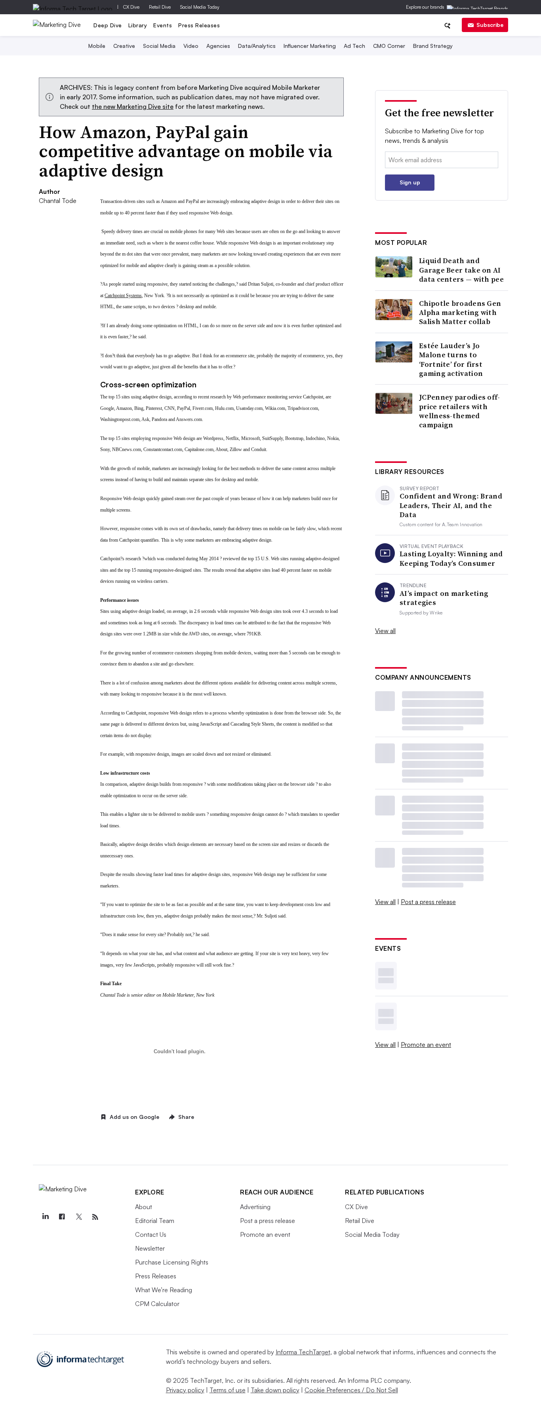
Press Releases (199, 25)
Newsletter (150, 1248)
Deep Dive (107, 25)
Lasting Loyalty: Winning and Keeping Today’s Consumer (451, 558)
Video (190, 45)
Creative (124, 45)
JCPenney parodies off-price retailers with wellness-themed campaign (459, 411)
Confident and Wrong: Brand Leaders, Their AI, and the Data (451, 505)
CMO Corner (389, 45)
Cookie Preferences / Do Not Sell (351, 1390)
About (143, 1207)
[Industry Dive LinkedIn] (45, 1217)
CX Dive (131, 7)
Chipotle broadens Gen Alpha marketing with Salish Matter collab (460, 312)
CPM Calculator (157, 1304)
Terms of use (228, 1390)
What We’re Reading (163, 1290)
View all (385, 631)
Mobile (96, 45)
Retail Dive (160, 7)
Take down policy (275, 1390)
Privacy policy (185, 1390)
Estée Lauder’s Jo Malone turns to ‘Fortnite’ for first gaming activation (451, 359)
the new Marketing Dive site (132, 106)
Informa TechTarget (303, 1352)
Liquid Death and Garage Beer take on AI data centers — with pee (461, 270)
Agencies (218, 45)
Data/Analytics (257, 45)
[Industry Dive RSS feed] (95, 1217)
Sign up (410, 182)
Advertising (255, 1207)
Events (162, 25)
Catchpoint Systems (123, 295)
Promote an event (426, 1044)
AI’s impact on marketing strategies (444, 598)
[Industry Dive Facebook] (61, 1217)
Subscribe (489, 24)
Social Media (159, 45)
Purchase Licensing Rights (171, 1262)
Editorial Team (154, 1221)
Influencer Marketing (310, 45)
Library (137, 25)
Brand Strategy (433, 45)
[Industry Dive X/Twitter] (78, 1217)
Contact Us (150, 1234)
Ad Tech (354, 45)
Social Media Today (199, 7)
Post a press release (428, 902)
